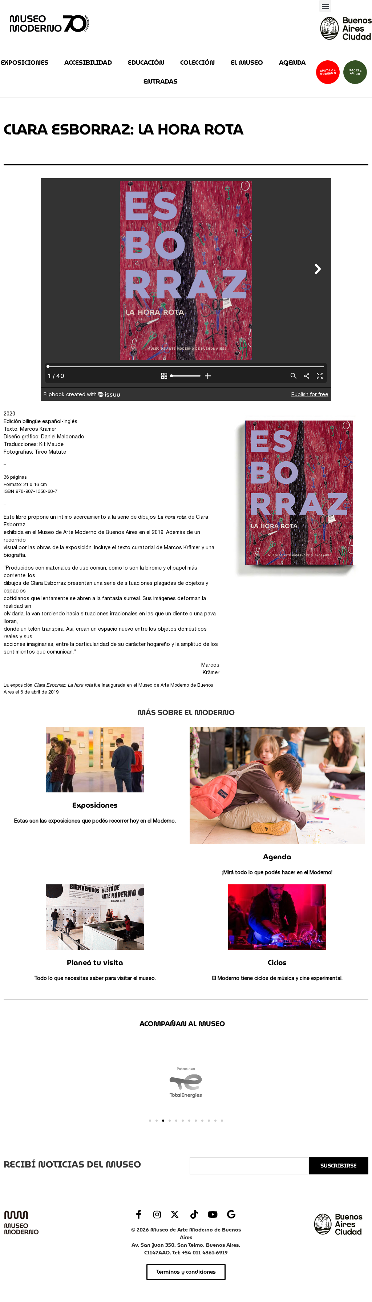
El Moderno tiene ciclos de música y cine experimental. (277, 978)
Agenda (292, 63)
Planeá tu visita (95, 962)
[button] (325, 6)
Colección (197, 63)
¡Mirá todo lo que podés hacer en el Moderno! (277, 873)
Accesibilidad (88, 63)
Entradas (160, 82)
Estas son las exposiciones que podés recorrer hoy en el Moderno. (95, 821)
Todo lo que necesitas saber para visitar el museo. (95, 978)
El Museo (247, 63)
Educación (146, 63)
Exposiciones (24, 63)
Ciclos (277, 962)
